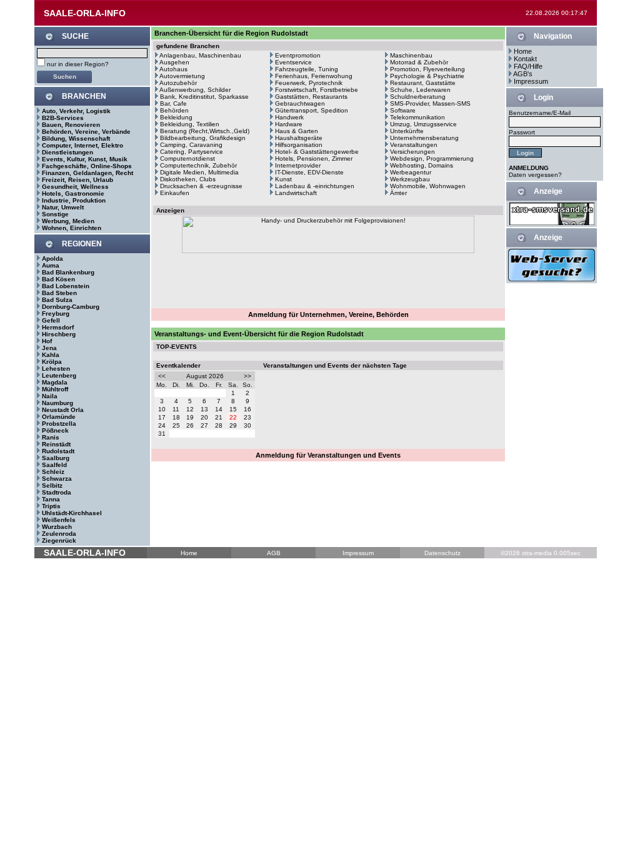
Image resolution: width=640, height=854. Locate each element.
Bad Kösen (58, 279)
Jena (49, 347)
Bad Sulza (57, 299)
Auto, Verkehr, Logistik (76, 111)
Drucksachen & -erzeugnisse (201, 186)
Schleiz (53, 471)
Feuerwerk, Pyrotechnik (308, 82)
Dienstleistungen (67, 152)
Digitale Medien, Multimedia (199, 172)
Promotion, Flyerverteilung (427, 69)
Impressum (531, 81)
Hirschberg (59, 334)
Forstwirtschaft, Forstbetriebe (316, 89)
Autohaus (173, 69)
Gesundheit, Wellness (75, 186)
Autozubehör (178, 82)
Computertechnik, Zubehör (198, 165)
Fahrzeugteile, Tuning (306, 69)
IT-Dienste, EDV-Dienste (309, 172)
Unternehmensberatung (424, 137)
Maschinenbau (411, 55)
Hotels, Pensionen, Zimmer (313, 158)
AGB (274, 553)
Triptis (51, 506)
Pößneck (55, 430)
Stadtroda (56, 492)
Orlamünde (59, 416)
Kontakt (525, 59)
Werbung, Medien (68, 221)
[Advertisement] (328, 279)
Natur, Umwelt (63, 207)
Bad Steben (59, 292)
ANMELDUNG (529, 167)
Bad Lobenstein (65, 286)
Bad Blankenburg (68, 272)
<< (162, 376)
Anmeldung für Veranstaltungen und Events (328, 455)
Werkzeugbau (410, 179)
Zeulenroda (59, 533)
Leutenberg (59, 375)
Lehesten (56, 368)
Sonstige (55, 214)
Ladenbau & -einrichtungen (314, 186)
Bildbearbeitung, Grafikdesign (203, 137)
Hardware (288, 124)
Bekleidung (176, 117)
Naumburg (57, 402)
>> (247, 376)
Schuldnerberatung (418, 96)
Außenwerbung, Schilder (195, 89)
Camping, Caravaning (191, 144)
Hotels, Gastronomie (73, 193)
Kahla (50, 354)
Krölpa (52, 361)
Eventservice (293, 62)
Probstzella (59, 423)
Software (403, 110)
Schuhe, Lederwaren (420, 89)
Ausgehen (174, 62)
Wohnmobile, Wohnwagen (428, 186)
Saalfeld (54, 464)
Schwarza (57, 478)
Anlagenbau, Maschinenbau (200, 55)
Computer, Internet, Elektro (82, 145)
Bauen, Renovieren (71, 124)
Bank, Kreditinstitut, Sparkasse (204, 96)
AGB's (522, 74)
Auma (50, 265)
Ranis (50, 437)
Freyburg (55, 313)
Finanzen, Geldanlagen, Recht (87, 172)
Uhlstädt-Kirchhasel (72, 513)
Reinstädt (56, 444)
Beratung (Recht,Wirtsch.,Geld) (204, 131)
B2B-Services (63, 117)
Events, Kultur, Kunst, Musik (85, 159)
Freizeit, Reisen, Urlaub (77, 179)
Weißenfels (59, 519)
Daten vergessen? (535, 174)
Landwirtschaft (296, 192)
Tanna (51, 499)
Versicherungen (412, 151)
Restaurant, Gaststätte (423, 82)
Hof (47, 341)
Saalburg (55, 458)
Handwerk (289, 117)
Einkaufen (174, 192)
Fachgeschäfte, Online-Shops (87, 166)
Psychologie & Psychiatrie (427, 76)
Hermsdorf (58, 327)
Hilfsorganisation (298, 144)
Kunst (283, 179)
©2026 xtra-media (526, 553)
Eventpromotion (298, 55)
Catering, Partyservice (191, 151)
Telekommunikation (417, 117)
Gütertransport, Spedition (311, 110)
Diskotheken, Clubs (188, 179)
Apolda (52, 258)
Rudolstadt (58, 451)
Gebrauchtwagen (300, 103)
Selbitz (52, 485)
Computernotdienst (187, 158)
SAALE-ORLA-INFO (85, 13)
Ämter (398, 192)
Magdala (55, 382)
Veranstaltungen (414, 144)
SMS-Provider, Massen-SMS (430, 103)
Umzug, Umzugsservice (423, 124)
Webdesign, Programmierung (432, 158)
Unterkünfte (407, 131)
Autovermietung (182, 76)
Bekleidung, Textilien (189, 124)
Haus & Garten (296, 131)
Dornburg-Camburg (70, 306)
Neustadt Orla (63, 409)
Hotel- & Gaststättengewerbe (317, 151)
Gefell (51, 320)
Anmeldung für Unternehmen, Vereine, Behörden (328, 314)
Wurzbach (57, 526)
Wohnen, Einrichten (71, 227)
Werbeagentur (410, 172)
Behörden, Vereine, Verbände (86, 131)
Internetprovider (298, 165)
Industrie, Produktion (74, 200)
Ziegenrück (59, 540)
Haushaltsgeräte (298, 137)
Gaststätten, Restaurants (311, 96)
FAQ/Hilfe (528, 66)
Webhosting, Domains (421, 165)
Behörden (174, 110)
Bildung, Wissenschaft (76, 138)
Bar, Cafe (173, 103)
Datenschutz (442, 553)
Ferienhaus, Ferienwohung (313, 76)
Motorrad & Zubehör (419, 62)
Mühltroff (55, 389)
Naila (50, 396)
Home (523, 51)
